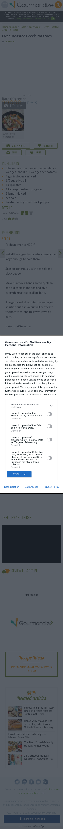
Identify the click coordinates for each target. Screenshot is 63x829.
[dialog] (31, 415)
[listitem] (31, 405)
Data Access (31, 486)
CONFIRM (19, 474)
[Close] (56, 342)
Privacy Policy (51, 486)
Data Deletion (11, 486)
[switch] (49, 414)
